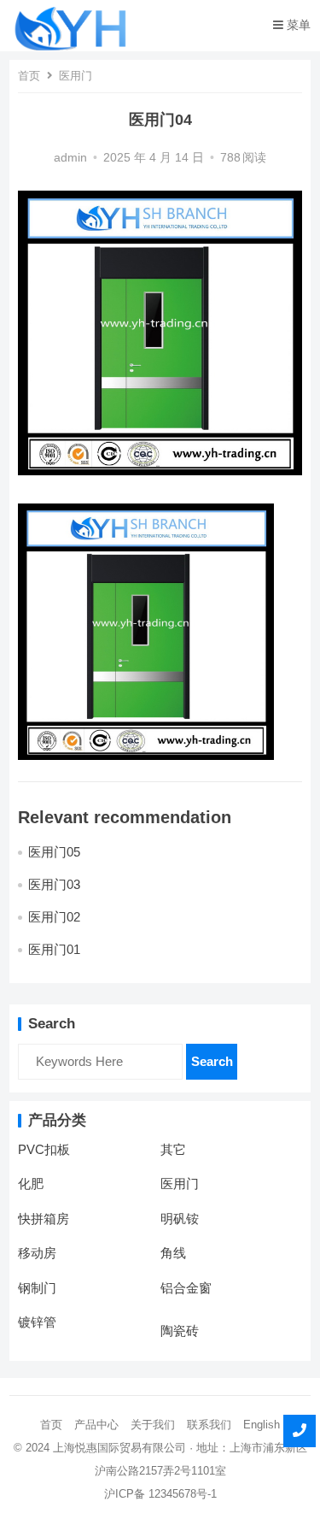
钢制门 (37, 1288)
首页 (29, 75)
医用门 (75, 75)
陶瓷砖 (179, 1330)
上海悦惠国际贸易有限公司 (119, 1447)
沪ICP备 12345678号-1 (160, 1493)
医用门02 (54, 917)
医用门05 (54, 852)
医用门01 (54, 949)
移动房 (37, 1252)
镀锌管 (37, 1322)
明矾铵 (179, 1218)
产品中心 (96, 1424)
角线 (173, 1252)
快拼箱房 (43, 1218)
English (261, 1424)
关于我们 (153, 1424)
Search (212, 1061)
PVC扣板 (44, 1149)
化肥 (31, 1183)
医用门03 (54, 884)
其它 (173, 1149)
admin (70, 157)
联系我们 (209, 1424)
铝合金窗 (186, 1288)
